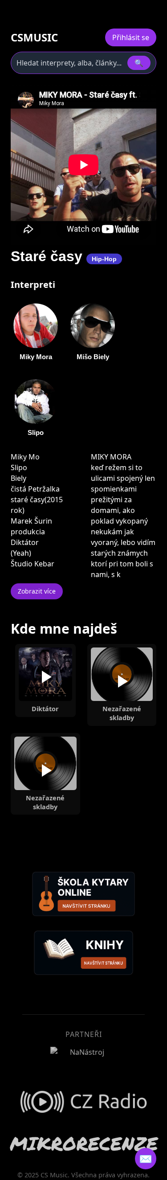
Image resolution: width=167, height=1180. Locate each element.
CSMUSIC (34, 37)
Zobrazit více (37, 591)
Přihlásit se (130, 37)
